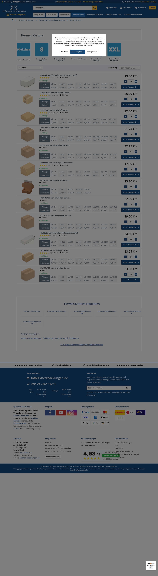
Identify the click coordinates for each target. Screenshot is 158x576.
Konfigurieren (92, 52)
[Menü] (154, 562)
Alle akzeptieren (77, 52)
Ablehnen (64, 52)
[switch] (151, 568)
